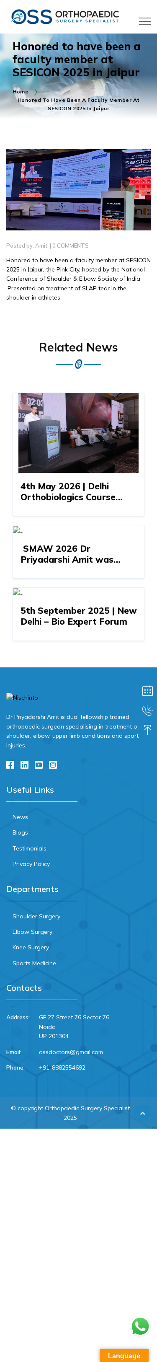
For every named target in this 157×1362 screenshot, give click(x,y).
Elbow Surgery (32, 932)
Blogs (20, 832)
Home (20, 91)
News (20, 817)
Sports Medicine (34, 963)
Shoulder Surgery (36, 916)
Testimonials (29, 848)
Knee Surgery (31, 947)
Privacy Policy (31, 864)
